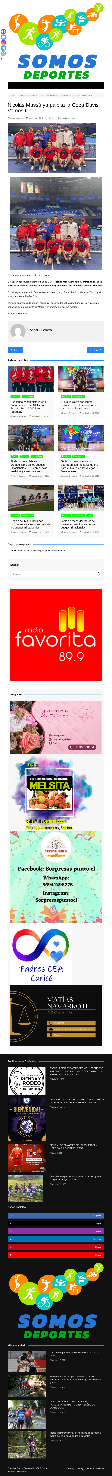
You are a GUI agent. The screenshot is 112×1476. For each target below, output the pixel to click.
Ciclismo (15, 516)
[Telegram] (3, 48)
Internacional (63, 118)
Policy (80, 1468)
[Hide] (2, 59)
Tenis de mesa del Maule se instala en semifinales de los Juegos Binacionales (78, 524)
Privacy (71, 1468)
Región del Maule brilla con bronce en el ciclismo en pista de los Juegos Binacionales (30, 524)
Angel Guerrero (17, 118)
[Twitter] (3, 37)
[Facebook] (3, 31)
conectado (35, 550)
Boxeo (14, 456)
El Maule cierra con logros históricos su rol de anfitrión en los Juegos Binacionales (79, 405)
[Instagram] (3, 42)
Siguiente (94, 350)
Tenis (73, 118)
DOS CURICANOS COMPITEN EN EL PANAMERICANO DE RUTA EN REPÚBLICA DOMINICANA (72, 1404)
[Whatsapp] (3, 53)
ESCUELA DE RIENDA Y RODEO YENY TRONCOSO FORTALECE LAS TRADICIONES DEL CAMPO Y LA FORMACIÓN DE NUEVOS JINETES (76, 1071)
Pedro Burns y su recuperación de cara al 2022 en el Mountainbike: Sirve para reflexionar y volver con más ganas (75, 1379)
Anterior (17, 350)
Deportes (15, 397)
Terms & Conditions (95, 1468)
